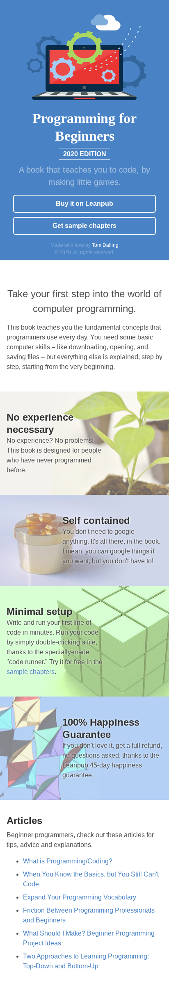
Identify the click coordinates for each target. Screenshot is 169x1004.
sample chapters (31, 671)
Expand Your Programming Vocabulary (79, 897)
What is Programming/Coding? (67, 861)
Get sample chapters (84, 225)
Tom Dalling (105, 245)
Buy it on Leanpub (84, 203)
